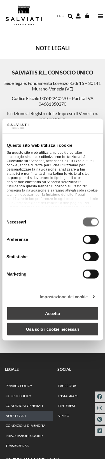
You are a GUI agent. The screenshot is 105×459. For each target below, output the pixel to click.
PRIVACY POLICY (19, 386)
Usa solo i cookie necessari (52, 329)
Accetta (52, 313)
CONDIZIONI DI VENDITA (25, 425)
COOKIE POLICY (18, 396)
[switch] (91, 239)
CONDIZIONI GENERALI (24, 406)
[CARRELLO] (87, 16)
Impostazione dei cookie (64, 296)
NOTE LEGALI (16, 416)
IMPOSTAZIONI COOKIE (24, 436)
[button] (100, 16)
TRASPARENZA (17, 446)
